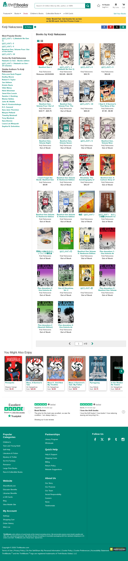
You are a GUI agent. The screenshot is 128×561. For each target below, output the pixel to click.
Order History (8, 523)
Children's (7, 442)
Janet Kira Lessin (9, 93)
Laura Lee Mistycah (10, 124)
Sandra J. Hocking (10, 96)
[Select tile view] (41, 41)
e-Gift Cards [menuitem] (68, 13)
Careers (48, 498)
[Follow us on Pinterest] (109, 439)
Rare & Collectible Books (12, 472)
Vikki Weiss (7, 88)
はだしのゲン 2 (8, 43)
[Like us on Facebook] (95, 439)
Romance (7, 465)
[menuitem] (106, 5)
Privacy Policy (19, 551)
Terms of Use (7, 551)
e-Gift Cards (8, 497)
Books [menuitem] (16, 13)
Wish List (6, 527)
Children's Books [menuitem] (37, 13)
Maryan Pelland (8, 113)
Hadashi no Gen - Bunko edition (16, 61)
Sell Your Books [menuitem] (120, 14)
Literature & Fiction (10, 453)
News (47, 502)
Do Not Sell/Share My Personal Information (43, 551)
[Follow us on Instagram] (123, 439)
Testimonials (50, 506)
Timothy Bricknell (9, 115)
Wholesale (49, 443)
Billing (47, 462)
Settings (6, 516)
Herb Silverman (8, 91)
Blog (4, 501)
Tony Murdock (8, 118)
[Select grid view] (38, 41)
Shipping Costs (51, 458)
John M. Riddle (8, 102)
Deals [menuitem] (25, 13)
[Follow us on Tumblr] (116, 439)
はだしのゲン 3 (8, 46)
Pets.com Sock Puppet (11, 74)
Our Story (49, 483)
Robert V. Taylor (9, 80)
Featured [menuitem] (6, 13)
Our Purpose (50, 487)
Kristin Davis (7, 85)
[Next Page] (90, 344)
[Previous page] (71, 344)
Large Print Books (10, 468)
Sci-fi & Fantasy (9, 461)
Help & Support (51, 454)
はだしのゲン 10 (8, 54)
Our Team (49, 491)
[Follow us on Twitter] (102, 439)
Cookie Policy (67, 551)
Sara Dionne (7, 121)
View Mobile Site (9, 504)
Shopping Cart (8, 520)
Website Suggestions (53, 469)
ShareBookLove (9, 486)
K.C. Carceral (7, 107)
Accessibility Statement (100, 551)
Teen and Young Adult (11, 446)
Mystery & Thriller (10, 457)
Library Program (51, 439)
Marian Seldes (8, 99)
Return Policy (50, 466)
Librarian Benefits (10, 493)
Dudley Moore (8, 77)
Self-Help (6, 450)
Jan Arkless (7, 82)
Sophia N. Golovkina (11, 126)
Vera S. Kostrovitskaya (11, 104)
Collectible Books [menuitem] (52, 13)
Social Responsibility (53, 494)
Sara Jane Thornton (10, 110)
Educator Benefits (10, 489)
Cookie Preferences (82, 551)
